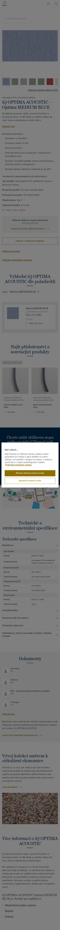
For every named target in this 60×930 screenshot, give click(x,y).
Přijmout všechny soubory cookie (30, 473)
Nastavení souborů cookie (30, 481)
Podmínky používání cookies (18, 465)
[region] (29, 464)
